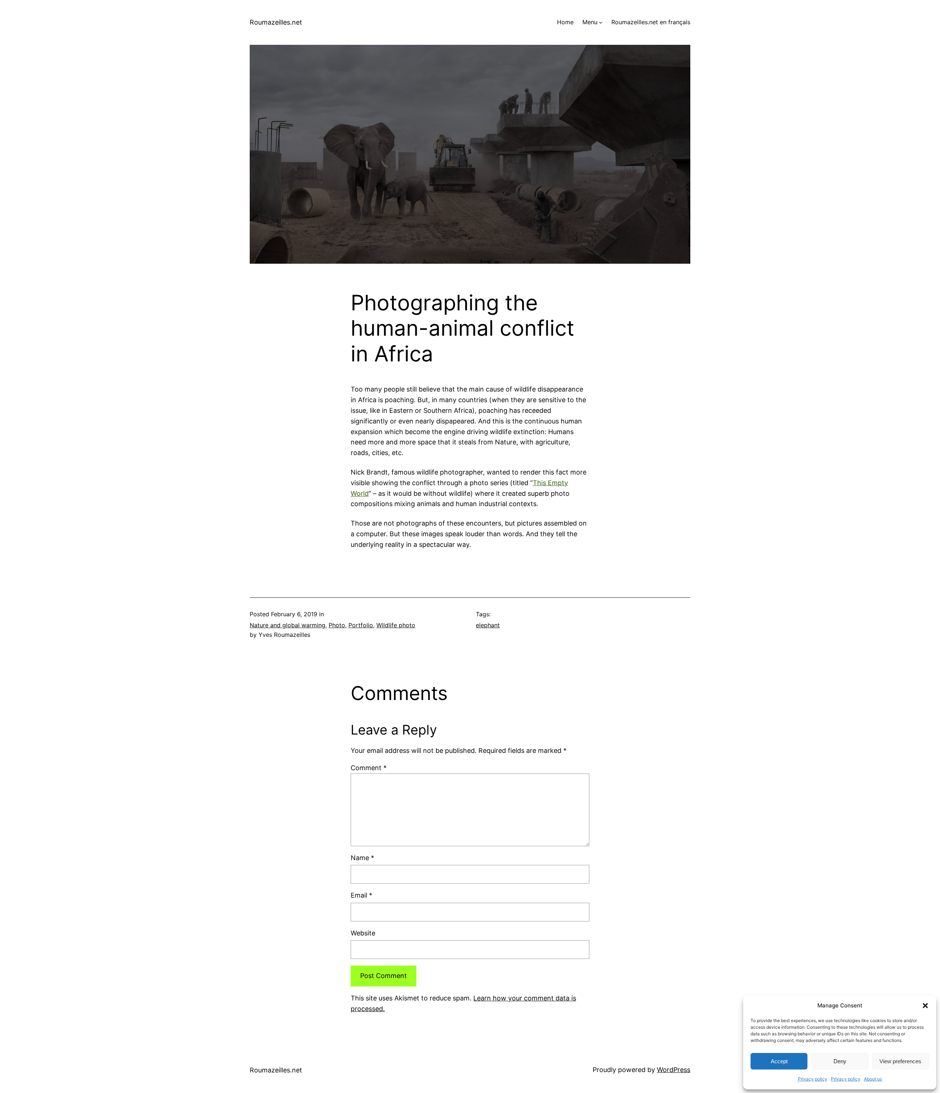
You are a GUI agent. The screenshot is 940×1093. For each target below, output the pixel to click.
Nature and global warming (287, 625)
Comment (369, 768)
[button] (925, 1005)
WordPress (673, 1070)
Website (363, 933)
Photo (337, 625)
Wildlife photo (395, 625)
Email (361, 895)
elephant (488, 625)
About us (873, 1079)
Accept (779, 1061)
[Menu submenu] (601, 22)
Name (362, 858)
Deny (840, 1061)
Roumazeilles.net (276, 22)
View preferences (900, 1061)
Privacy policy (812, 1079)
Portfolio (360, 625)
